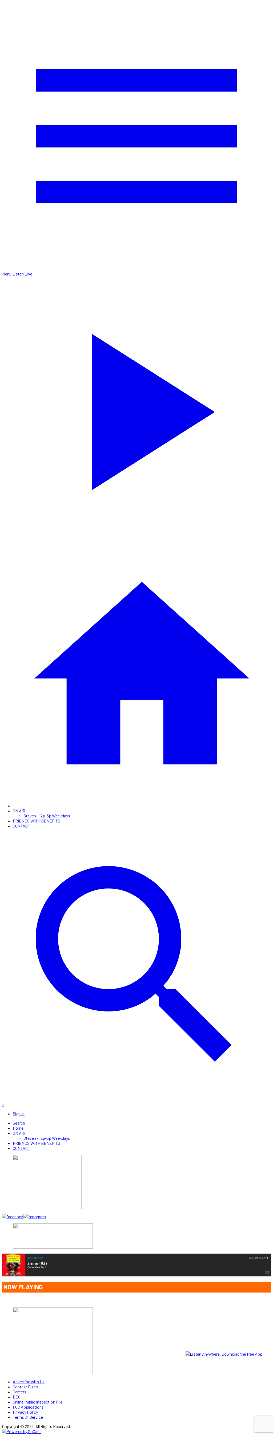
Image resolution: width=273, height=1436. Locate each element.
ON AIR (19, 810)
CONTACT (21, 825)
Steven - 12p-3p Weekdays (46, 815)
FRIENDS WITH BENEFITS (36, 820)
